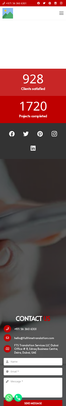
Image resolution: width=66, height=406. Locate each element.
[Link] (7, 13)
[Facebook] (38, 3)
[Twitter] (44, 3)
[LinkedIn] (55, 3)
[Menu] (61, 13)
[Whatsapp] (9, 398)
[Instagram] (61, 3)
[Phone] (18, 398)
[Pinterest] (49, 3)
